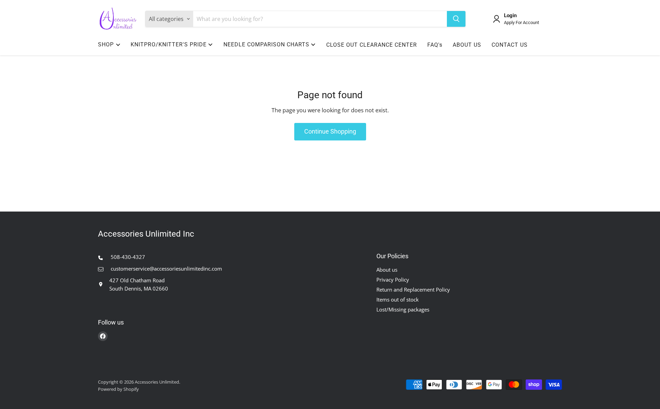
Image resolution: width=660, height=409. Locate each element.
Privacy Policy (392, 279)
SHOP (106, 44)
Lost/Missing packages (402, 309)
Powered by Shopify (118, 389)
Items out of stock (397, 299)
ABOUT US (467, 45)
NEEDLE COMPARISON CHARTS (266, 44)
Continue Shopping (330, 131)
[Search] (456, 19)
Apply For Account (521, 22)
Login (510, 16)
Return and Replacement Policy (413, 289)
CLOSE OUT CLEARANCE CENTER (371, 45)
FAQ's (434, 45)
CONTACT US (510, 45)
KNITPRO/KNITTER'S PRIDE (169, 44)
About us (386, 269)
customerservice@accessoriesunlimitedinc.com (165, 268)
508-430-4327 (127, 256)
